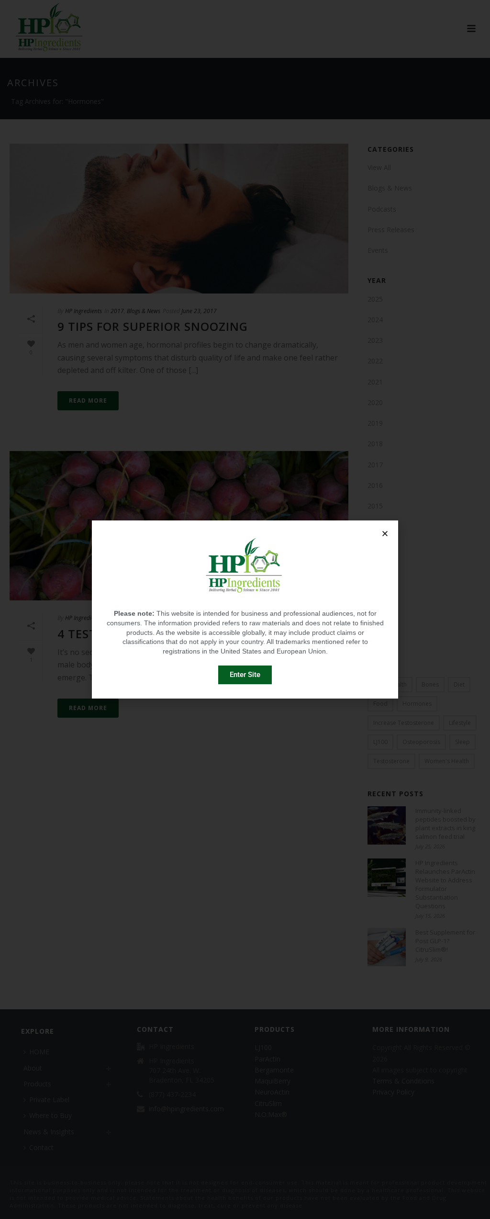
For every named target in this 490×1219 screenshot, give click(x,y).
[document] (245, 609)
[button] (385, 533)
